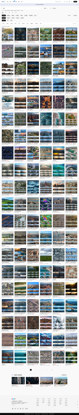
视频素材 (8, 15)
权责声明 (66, 405)
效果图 (6, 10)
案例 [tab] (15, 12)
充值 (69, 1)
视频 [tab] (2, 12)
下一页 (51, 369)
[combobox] (60, 1)
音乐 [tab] (9, 12)
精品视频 (37, 402)
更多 (21, 1)
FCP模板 (25, 15)
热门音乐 (49, 400)
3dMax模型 (30, 15)
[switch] (45, 8)
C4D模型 (17, 15)
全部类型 (3, 15)
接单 (16, 1)
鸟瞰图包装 (11, 10)
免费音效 (49, 402)
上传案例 (55, 400)
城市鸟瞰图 (8, 10)
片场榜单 (55, 403)
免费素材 (37, 405)
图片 (10, 1)
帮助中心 (66, 403)
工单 (77, 406)
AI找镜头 (55, 402)
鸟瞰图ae (18, 10)
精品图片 (43, 402)
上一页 (27, 369)
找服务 (60, 402)
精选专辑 (37, 403)
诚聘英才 (66, 402)
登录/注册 (75, 1)
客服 (77, 404)
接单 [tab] (12, 12)
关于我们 (66, 400)
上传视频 (37, 400)
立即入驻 (49, 405)
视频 (7, 1)
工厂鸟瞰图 (21, 10)
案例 (19, 1)
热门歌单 (49, 403)
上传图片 (43, 400)
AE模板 (13, 15)
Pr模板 (22, 15)
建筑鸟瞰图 (15, 10)
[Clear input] (41, 8)
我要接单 (60, 403)
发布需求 (60, 400)
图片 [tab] (6, 12)
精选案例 (55, 405)
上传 (71, 1)
